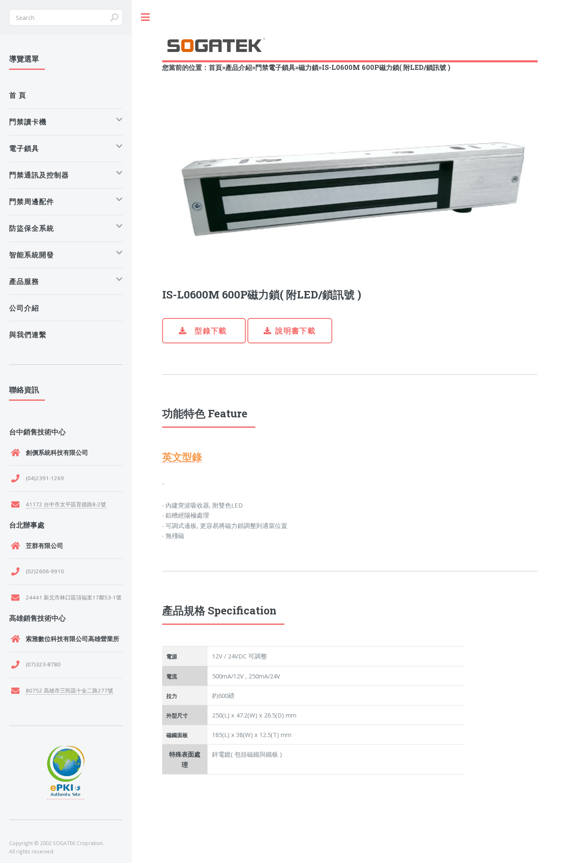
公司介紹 (24, 308)
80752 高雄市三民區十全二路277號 (69, 690)
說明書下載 (295, 330)
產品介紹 (238, 67)
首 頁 (17, 95)
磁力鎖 (309, 67)
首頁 (215, 67)
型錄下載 (209, 330)
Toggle (145, 17)
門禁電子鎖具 (275, 67)
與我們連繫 (28, 334)
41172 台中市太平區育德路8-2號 (66, 504)
